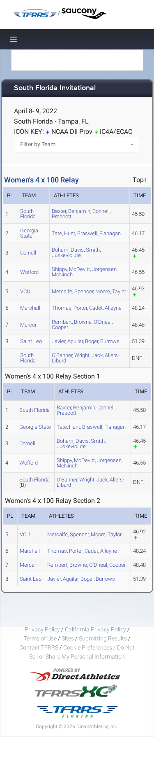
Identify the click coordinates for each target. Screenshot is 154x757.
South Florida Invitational (55, 88)
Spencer (83, 291)
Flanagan (110, 233)
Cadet (96, 308)
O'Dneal (103, 322)
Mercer (28, 325)
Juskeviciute (66, 255)
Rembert (57, 565)
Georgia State (29, 233)
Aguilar (75, 341)
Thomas (61, 308)
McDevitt (79, 269)
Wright (82, 355)
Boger (91, 341)
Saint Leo (31, 341)
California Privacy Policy (95, 629)
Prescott (61, 216)
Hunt (69, 233)
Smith (93, 250)
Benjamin (79, 211)
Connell (101, 211)
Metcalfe (62, 291)
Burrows (110, 341)
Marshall (30, 308)
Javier (58, 341)
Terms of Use (40, 638)
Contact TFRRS (39, 647)
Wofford (29, 272)
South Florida (28, 214)
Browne (83, 322)
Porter (80, 308)
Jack (97, 355)
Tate (57, 233)
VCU (25, 291)
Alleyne (113, 308)
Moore (102, 291)
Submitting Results (103, 638)
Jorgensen (104, 269)
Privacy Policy (42, 629)
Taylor (119, 291)
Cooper (60, 327)
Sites (68, 638)
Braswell (87, 233)
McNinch (62, 274)
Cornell (28, 253)
